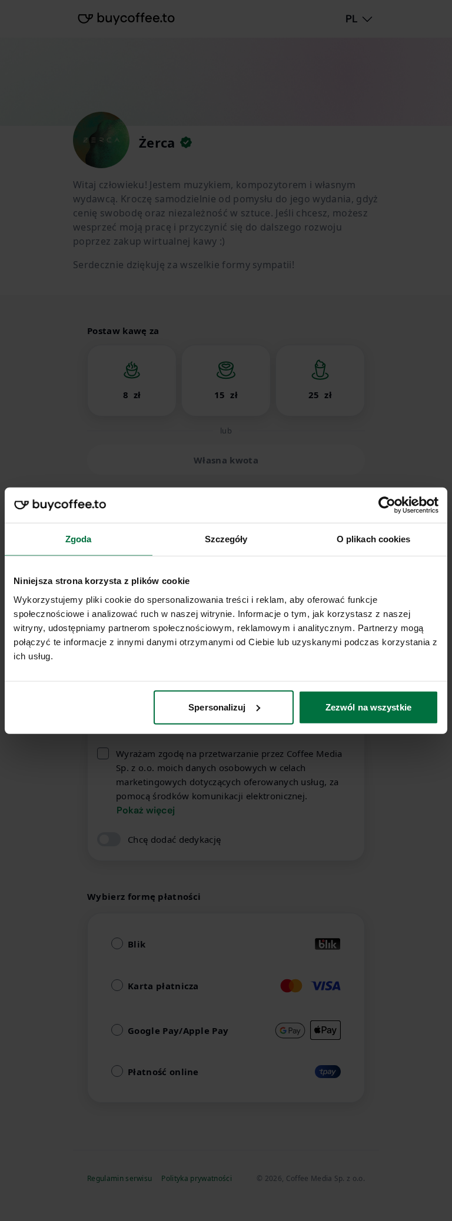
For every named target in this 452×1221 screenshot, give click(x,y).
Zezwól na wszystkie (368, 707)
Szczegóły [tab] (226, 539)
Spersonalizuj (216, 707)
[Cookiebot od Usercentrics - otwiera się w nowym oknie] (386, 505)
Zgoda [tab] (78, 539)
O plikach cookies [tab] (374, 539)
